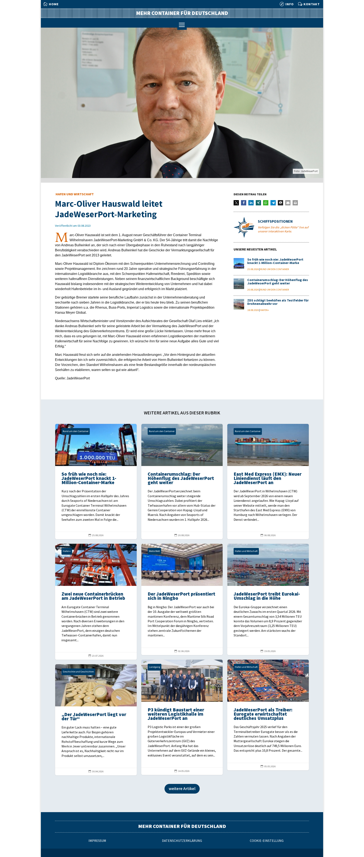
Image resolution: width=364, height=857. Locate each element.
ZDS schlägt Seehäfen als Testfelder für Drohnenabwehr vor (278, 302)
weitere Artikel (182, 788)
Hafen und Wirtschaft (75, 194)
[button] (236, 202)
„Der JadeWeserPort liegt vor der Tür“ (96, 719)
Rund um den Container (274, 269)
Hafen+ (264, 310)
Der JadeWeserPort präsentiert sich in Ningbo (182, 599)
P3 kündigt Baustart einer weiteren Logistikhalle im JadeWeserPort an (182, 717)
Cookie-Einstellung (267, 841)
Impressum (97, 841)
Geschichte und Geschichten (78, 671)
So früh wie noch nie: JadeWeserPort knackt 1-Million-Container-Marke (275, 261)
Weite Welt (154, 551)
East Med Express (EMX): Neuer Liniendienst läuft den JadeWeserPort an (268, 481)
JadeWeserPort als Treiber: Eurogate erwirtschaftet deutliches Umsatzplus (268, 715)
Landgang (154, 667)
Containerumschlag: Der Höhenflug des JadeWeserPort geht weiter (277, 281)
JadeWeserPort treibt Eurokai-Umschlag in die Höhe (268, 599)
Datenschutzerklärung (182, 841)
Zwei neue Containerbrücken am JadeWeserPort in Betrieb (96, 602)
